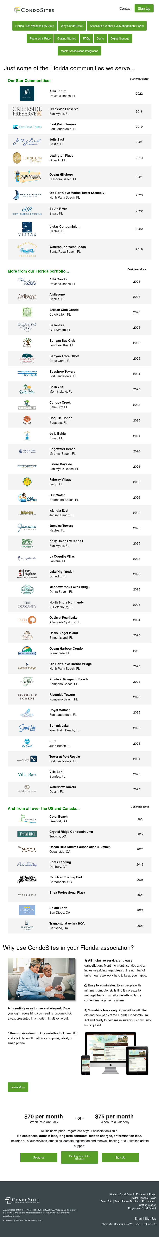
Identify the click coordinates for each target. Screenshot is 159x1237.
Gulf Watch (57, 495)
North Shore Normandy (66, 602)
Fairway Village (60, 479)
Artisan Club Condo (64, 309)
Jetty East (56, 139)
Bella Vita (56, 386)
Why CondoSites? (72, 26)
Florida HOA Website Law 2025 (34, 26)
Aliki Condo (58, 279)
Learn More (18, 1087)
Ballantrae (56, 325)
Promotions (148, 1201)
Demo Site (106, 1201)
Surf (52, 741)
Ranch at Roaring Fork (66, 877)
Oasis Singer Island (63, 633)
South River (58, 208)
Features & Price (40, 38)
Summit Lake (59, 725)
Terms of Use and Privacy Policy (29, 1220)
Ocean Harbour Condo (66, 648)
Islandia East (58, 510)
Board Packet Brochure (127, 1201)
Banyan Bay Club (62, 340)
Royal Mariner (59, 710)
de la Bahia (57, 433)
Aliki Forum (57, 91)
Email (139, 1218)
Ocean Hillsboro (61, 174)
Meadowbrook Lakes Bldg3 (69, 587)
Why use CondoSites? (122, 1194)
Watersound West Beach (67, 247)
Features (38, 1157)
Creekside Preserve (63, 109)
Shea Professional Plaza (67, 892)
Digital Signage (120, 38)
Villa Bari (55, 771)
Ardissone (57, 294)
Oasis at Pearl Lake (63, 617)
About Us (107, 1224)
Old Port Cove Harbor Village (70, 664)
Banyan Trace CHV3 (64, 356)
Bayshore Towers (62, 371)
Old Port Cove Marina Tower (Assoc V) (77, 192)
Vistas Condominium (64, 226)
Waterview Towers (62, 787)
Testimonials (149, 1224)
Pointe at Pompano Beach (68, 679)
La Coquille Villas (62, 556)
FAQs (86, 38)
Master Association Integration (79, 51)
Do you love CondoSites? (142, 1208)
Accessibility (8, 1220)
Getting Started (66, 38)
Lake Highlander (61, 571)
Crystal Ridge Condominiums (71, 831)
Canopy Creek (60, 402)
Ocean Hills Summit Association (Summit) (80, 847)
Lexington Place (61, 155)
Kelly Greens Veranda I (66, 541)
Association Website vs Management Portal (117, 26)
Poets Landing (60, 862)
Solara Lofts (58, 907)
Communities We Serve (127, 1224)
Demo (100, 38)
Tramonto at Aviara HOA (67, 923)
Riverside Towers (62, 694)
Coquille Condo (61, 418)
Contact (125, 8)
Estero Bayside (60, 464)
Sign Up (144, 8)
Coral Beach (58, 816)
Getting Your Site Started (79, 1157)
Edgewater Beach (62, 449)
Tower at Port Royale (64, 756)
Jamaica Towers (61, 525)
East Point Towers (62, 124)
